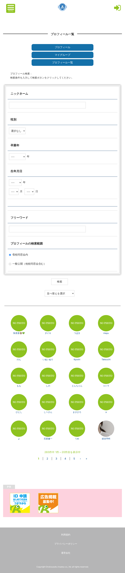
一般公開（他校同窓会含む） (29, 263)
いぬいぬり (48, 359)
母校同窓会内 (20, 254)
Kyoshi (77, 359)
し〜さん (48, 412)
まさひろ (77, 412)
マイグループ (62, 54)
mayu (106, 333)
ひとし (19, 412)
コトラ (106, 385)
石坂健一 (48, 438)
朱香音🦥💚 (19, 333)
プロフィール (62, 47)
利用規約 (65, 534)
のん (19, 359)
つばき (77, 333)
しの (48, 385)
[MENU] (11, 5)
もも (19, 385)
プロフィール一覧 (62, 62)
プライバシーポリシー (65, 543)
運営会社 (65, 552)
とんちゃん (77, 385)
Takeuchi (106, 359)
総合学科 (106, 438)
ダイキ (48, 333)
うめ (77, 438)
